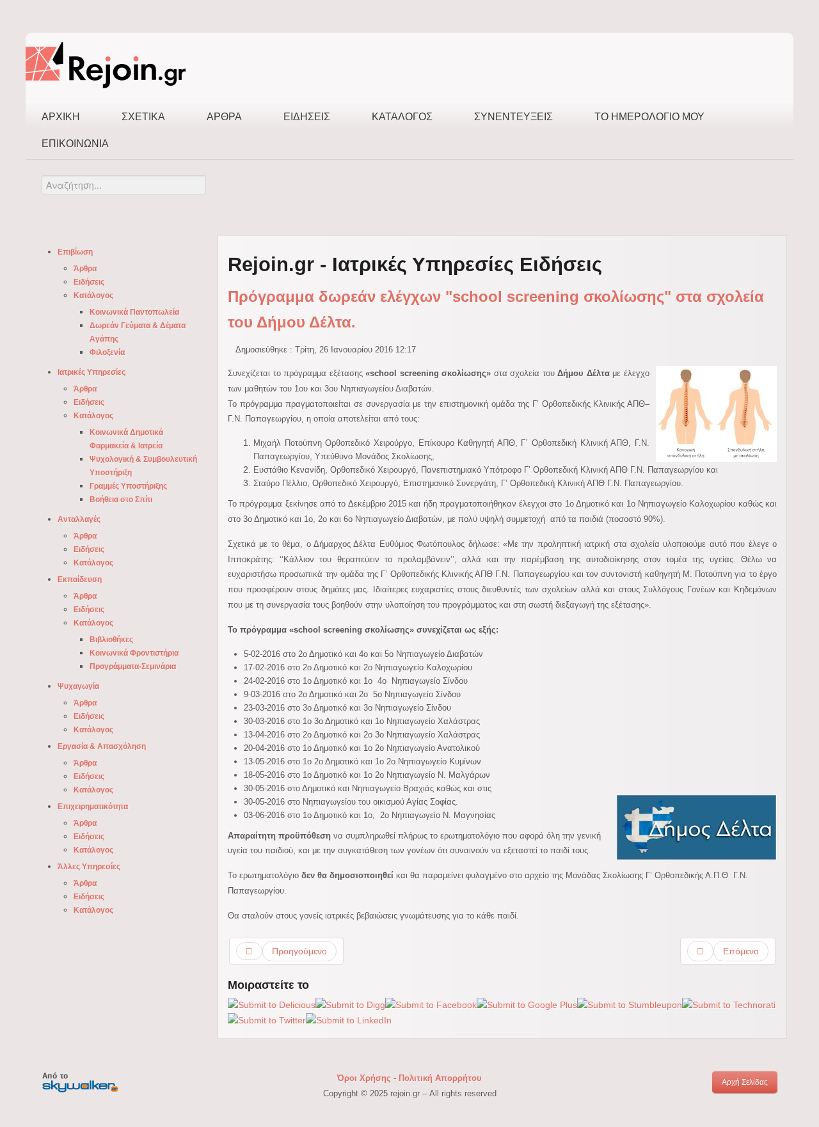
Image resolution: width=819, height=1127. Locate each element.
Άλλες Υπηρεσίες (89, 866)
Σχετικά (143, 116)
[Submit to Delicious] (271, 1005)
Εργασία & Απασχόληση (102, 746)
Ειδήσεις (306, 116)
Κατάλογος (402, 116)
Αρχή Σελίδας (745, 1082)
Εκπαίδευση (80, 579)
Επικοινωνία (75, 143)
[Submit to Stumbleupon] (629, 1005)
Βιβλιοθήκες (111, 639)
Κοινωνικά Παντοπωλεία (134, 312)
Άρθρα (224, 116)
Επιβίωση (75, 252)
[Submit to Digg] (350, 1005)
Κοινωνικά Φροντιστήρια (134, 653)
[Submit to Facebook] (431, 1005)
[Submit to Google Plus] (527, 1005)
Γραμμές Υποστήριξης (128, 486)
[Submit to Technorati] (728, 1005)
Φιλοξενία (107, 352)
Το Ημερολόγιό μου (649, 116)
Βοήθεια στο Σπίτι (121, 499)
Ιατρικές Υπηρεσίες (91, 372)
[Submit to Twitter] (267, 1020)
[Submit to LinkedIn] (349, 1020)
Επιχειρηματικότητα (93, 806)
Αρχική (61, 116)
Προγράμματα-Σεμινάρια (133, 666)
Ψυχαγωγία (78, 686)
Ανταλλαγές (79, 519)
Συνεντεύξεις (513, 116)
